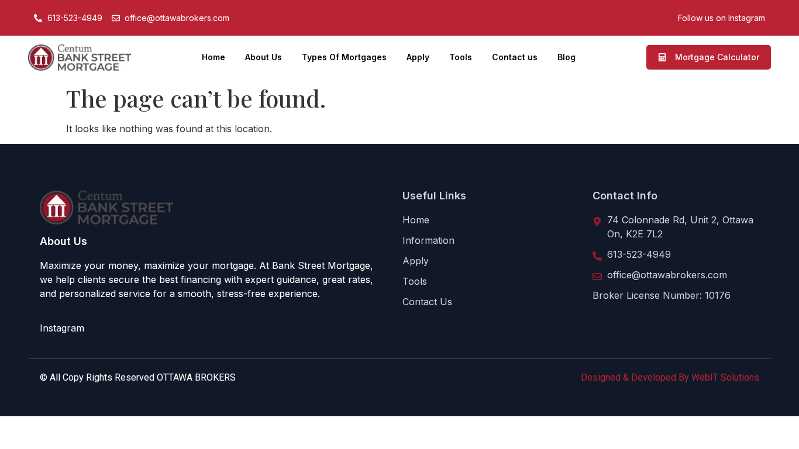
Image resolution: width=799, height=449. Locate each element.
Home (213, 57)
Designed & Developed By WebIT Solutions (670, 377)
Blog (566, 57)
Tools (460, 57)
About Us (263, 57)
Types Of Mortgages (344, 57)
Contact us (515, 57)
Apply (418, 57)
